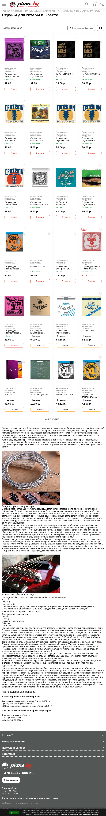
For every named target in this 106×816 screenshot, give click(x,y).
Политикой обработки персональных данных (79, 814)
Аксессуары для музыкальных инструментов (34, 11)
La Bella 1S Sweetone (61, 203)
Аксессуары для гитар (68, 11)
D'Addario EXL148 (64, 394)
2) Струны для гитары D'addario (17, 704)
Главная (6, 11)
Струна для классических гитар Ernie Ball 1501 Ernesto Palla (39, 203)
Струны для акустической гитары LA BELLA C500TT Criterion (90, 139)
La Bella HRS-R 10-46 (91, 75)
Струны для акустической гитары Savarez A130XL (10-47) (37, 75)
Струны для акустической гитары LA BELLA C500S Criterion (13, 139)
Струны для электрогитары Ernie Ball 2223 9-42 (14, 331)
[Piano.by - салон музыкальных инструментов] (24, 4)
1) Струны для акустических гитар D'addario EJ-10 (26, 701)
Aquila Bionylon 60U (39, 394)
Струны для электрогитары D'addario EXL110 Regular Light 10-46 (14, 267)
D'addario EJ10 (37, 266)
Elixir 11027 (10, 394)
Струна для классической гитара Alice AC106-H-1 (39, 139)
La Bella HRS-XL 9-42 (65, 75)
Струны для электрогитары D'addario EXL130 (64, 267)
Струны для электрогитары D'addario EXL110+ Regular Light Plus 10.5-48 (91, 395)
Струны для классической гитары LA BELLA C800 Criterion (13, 203)
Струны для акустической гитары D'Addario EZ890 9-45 (90, 203)
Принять (13, 812)
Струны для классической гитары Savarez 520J (37, 331)
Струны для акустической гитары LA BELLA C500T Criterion (64, 139)
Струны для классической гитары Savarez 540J (63, 331)
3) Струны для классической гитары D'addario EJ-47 (27, 706)
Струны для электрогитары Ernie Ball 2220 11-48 (13, 75)
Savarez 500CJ (89, 330)
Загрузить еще (52, 419)
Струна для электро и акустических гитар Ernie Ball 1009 (91, 267)
